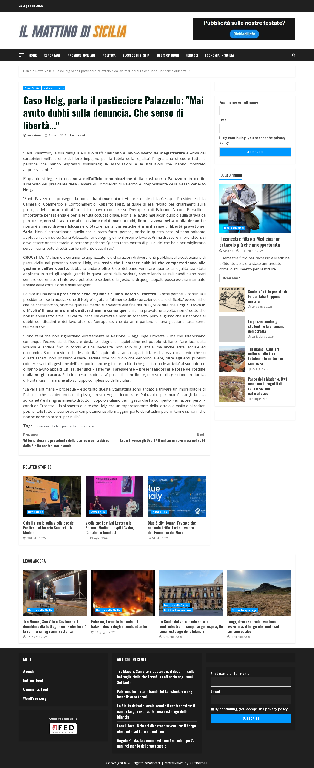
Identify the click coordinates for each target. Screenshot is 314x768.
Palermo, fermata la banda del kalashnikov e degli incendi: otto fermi (123, 593)
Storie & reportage (244, 610)
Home (33, 55)
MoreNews (173, 762)
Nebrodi (192, 55)
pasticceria (87, 426)
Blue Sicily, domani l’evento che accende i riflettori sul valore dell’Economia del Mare (177, 496)
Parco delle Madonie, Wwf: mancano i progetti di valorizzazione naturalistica (232, 389)
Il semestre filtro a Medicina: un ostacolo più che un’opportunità (255, 208)
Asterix (228, 251)
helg (55, 426)
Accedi (28, 671)
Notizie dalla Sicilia (40, 610)
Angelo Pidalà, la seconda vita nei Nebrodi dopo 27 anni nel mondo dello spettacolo (156, 743)
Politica (109, 55)
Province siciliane (81, 55)
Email (223, 120)
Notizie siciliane (53, 88)
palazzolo (69, 426)
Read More (231, 278)
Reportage (52, 55)
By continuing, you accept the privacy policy (252, 140)
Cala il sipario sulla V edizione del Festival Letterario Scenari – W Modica (52, 496)
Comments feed (35, 689)
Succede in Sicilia (136, 55)
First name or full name (238, 102)
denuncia (42, 426)
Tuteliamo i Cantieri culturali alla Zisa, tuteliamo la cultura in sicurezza (232, 359)
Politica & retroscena (177, 610)
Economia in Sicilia (219, 55)
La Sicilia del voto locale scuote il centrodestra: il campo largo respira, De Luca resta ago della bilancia (191, 593)
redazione (34, 135)
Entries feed (33, 680)
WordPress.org (35, 698)
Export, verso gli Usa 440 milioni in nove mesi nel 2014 (162, 437)
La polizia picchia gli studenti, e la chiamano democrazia (232, 329)
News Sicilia (32, 88)
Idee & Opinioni (167, 55)
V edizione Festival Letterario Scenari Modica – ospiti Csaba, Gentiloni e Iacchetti (114, 496)
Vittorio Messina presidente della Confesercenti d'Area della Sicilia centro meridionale (66, 440)
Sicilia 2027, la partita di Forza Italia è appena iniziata (232, 299)
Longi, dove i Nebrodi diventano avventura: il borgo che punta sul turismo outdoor (259, 593)
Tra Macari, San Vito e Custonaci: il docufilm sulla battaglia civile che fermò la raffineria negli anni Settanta (55, 593)
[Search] (293, 55)
